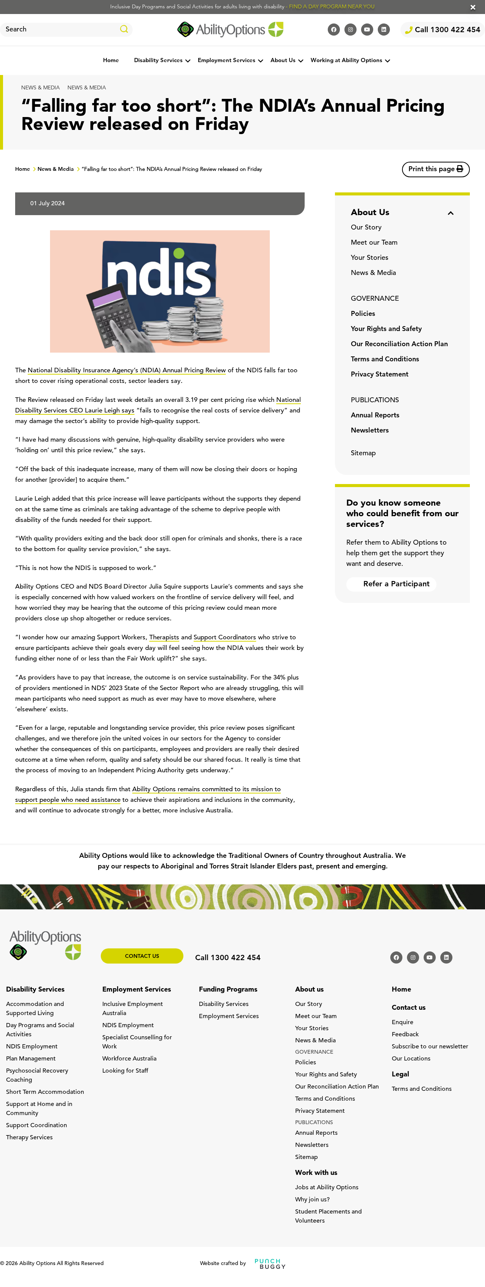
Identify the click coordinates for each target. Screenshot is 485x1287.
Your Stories (369, 258)
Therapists (164, 637)
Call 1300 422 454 (446, 30)
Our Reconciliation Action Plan (399, 344)
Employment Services (226, 61)
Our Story (366, 228)
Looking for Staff (125, 1071)
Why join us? (312, 1200)
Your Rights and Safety (386, 329)
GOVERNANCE (375, 299)
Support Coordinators (225, 637)
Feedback (405, 1035)
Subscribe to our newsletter (430, 1047)
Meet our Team (374, 243)
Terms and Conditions (385, 359)
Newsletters (370, 431)
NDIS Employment (32, 1047)
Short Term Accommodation (45, 1092)
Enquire (402, 1023)
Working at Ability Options (346, 61)
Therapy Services (29, 1138)
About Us (283, 61)
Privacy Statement (379, 375)
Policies (363, 314)
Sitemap (363, 453)
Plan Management (31, 1059)
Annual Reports (375, 415)
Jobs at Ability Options (326, 1188)
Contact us (142, 956)
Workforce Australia (129, 1059)
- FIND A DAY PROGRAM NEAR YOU (330, 7)
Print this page (432, 169)
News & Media (40, 88)
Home (111, 61)
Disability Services (158, 61)
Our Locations (411, 1059)
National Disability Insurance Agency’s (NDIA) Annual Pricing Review (127, 370)
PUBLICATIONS (375, 400)
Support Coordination (36, 1126)
